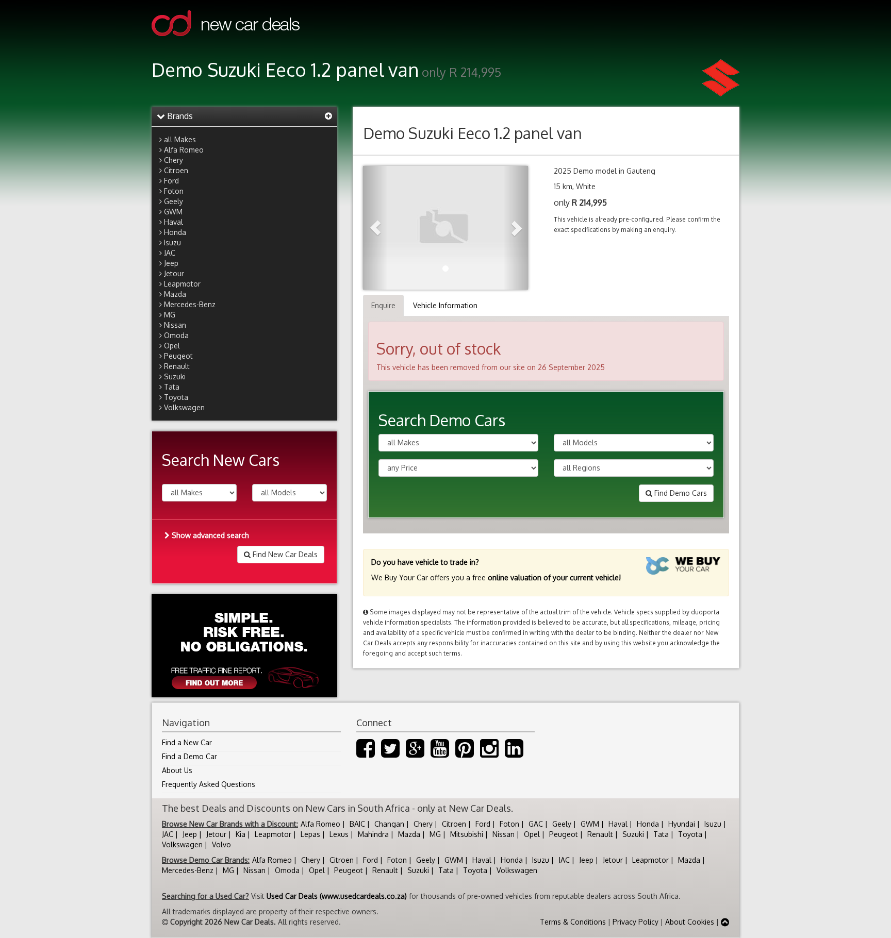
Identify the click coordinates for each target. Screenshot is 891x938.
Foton (174, 191)
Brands (179, 116)
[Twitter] (390, 753)
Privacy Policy (635, 921)
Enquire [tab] (383, 305)
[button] (375, 228)
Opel (172, 345)
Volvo (221, 844)
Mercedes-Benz (190, 304)
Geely (173, 201)
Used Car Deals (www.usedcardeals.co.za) (337, 896)
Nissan (175, 325)
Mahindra (373, 834)
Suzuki (175, 376)
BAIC (357, 823)
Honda (175, 232)
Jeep (171, 263)
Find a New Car (187, 742)
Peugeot (178, 355)
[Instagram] (489, 753)
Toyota (176, 397)
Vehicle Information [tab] (445, 305)
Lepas (310, 834)
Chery (173, 160)
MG (169, 314)
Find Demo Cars (679, 493)
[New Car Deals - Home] (226, 43)
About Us (177, 770)
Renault (177, 366)
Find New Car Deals (284, 554)
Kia (240, 834)
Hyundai (681, 823)
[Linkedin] (514, 753)
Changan (389, 823)
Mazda (175, 294)
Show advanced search (209, 535)
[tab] (244, 116)
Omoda (176, 335)
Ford (171, 180)
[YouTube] (440, 753)
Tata (171, 386)
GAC (536, 823)
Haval (173, 221)
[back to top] (725, 921)
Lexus (339, 834)
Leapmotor (182, 283)
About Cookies (689, 921)
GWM (173, 211)
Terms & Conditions (573, 921)
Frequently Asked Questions (208, 784)
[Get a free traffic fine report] (244, 645)
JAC (169, 252)
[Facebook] (365, 753)
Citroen (176, 170)
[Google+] (415, 753)
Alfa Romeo (184, 149)
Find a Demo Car (189, 756)
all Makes (180, 139)
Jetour (174, 273)
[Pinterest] (464, 753)
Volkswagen (184, 407)
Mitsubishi (466, 834)
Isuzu (172, 242)
